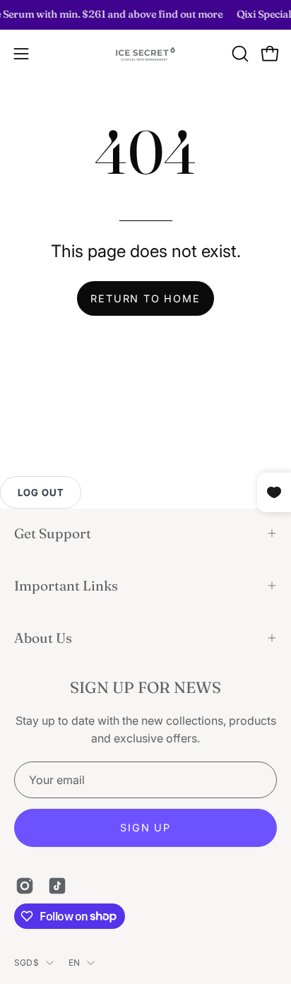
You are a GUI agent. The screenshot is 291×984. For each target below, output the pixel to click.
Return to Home (145, 298)
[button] (239, 54)
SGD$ (26, 962)
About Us (43, 637)
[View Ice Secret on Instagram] (24, 885)
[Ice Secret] (145, 54)
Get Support (52, 533)
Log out (41, 492)
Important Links (66, 585)
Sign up (145, 828)
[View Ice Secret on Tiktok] (57, 885)
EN (74, 962)
